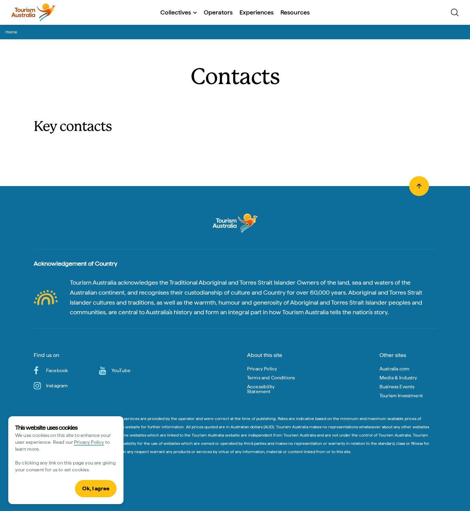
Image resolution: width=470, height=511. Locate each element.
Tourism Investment (401, 395)
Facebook (57, 370)
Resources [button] (295, 12)
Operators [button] (218, 12)
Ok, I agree (95, 488)
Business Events (397, 386)
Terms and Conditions (271, 377)
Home (11, 32)
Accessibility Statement (261, 389)
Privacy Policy (89, 442)
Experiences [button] (256, 12)
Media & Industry (398, 377)
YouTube (120, 370)
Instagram (57, 385)
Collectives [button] (175, 12)
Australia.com (394, 368)
